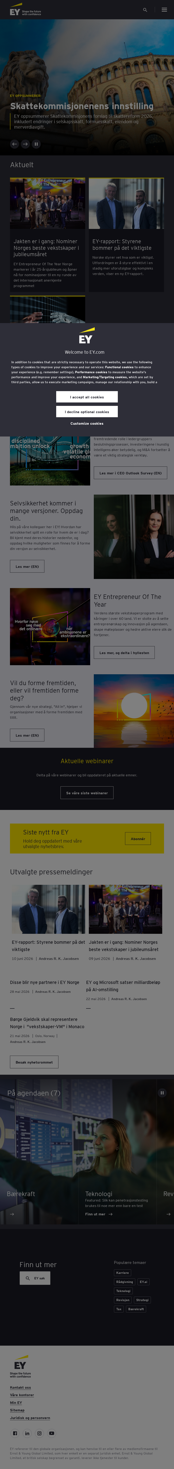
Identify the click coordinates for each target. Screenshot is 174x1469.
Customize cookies (87, 423)
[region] (87, 380)
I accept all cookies (87, 396)
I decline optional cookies (87, 411)
